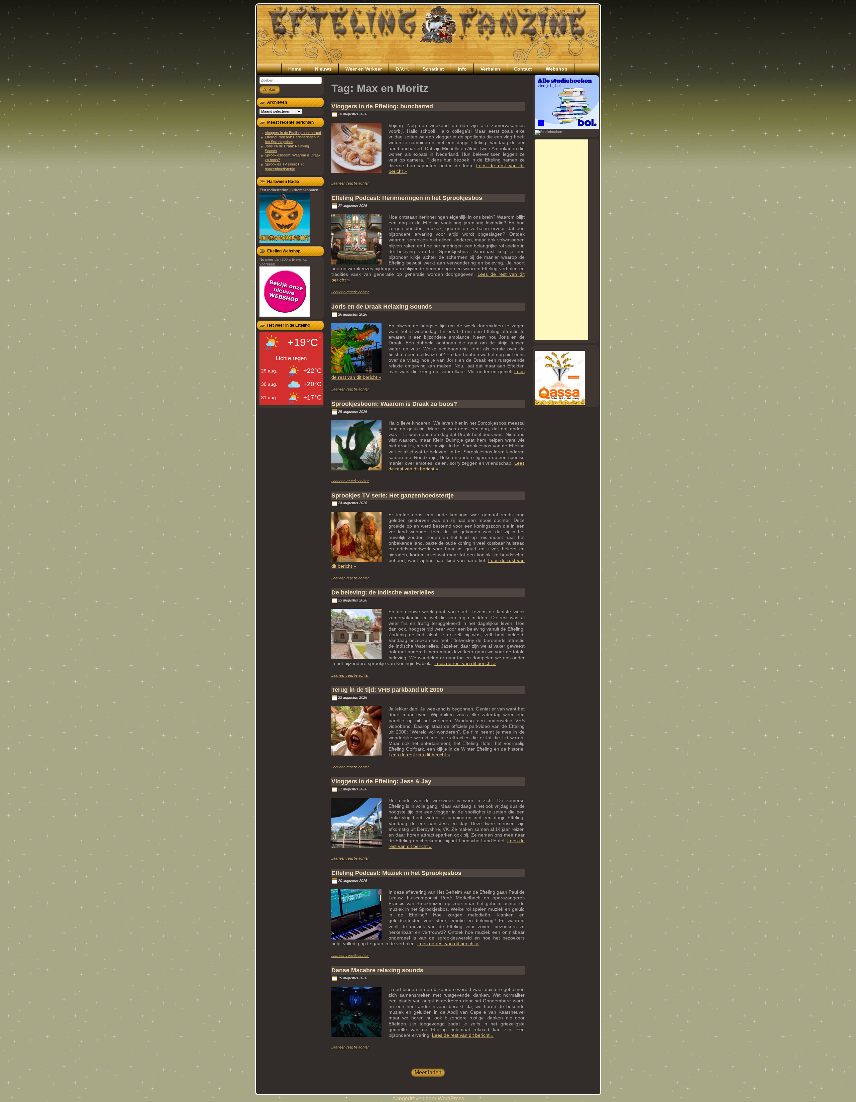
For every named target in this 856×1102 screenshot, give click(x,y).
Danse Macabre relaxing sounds (377, 970)
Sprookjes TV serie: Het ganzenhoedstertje (284, 166)
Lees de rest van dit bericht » (465, 663)
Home (294, 69)
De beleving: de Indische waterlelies (382, 592)
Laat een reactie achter (350, 183)
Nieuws (323, 69)
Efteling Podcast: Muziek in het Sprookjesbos (396, 873)
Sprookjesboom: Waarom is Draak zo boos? (394, 404)
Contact (523, 69)
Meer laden (428, 1072)
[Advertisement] (561, 239)
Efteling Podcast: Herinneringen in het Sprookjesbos (292, 139)
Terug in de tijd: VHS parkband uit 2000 (387, 689)
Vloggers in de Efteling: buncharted (293, 133)
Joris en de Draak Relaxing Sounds (381, 306)
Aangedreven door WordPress (428, 1098)
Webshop (556, 69)
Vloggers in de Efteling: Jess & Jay (381, 781)
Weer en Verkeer (363, 69)
